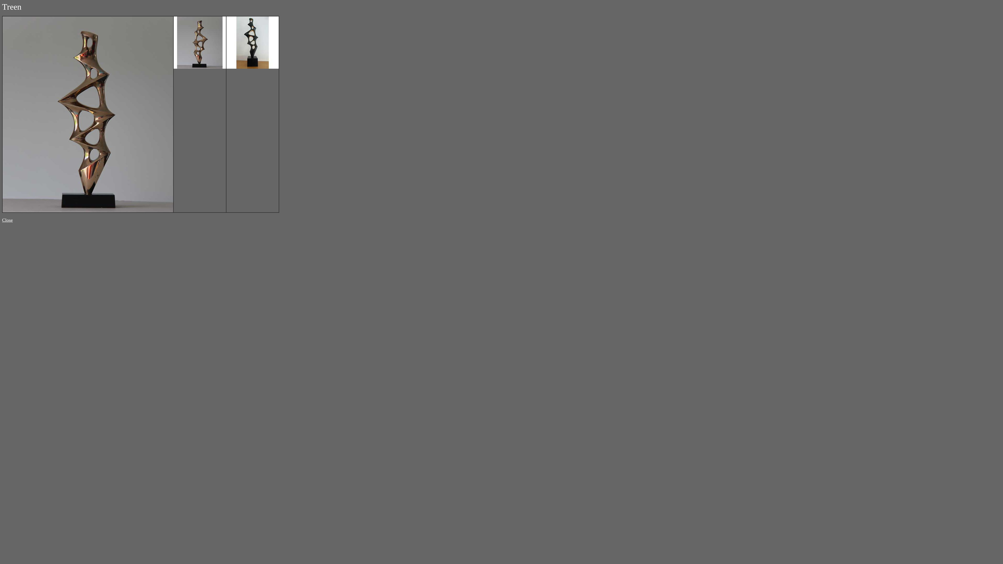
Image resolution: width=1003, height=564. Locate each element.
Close (7, 220)
